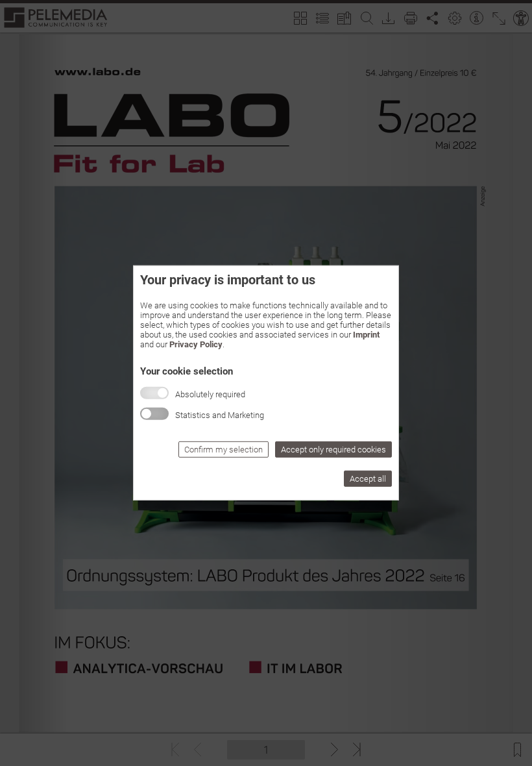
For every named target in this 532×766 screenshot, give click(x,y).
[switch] (154, 414)
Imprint (366, 335)
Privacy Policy (196, 344)
